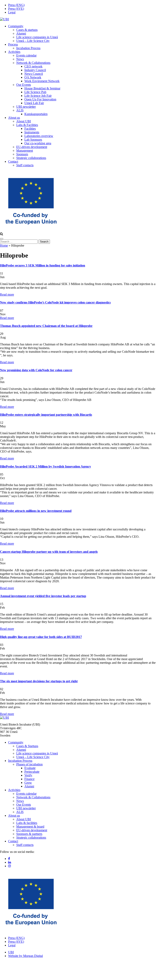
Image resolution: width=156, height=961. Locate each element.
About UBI (23, 121)
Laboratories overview (38, 136)
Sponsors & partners (29, 834)
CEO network (33, 66)
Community (15, 26)
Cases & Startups (27, 746)
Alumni (21, 33)
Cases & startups (27, 30)
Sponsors (22, 154)
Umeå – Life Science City (33, 40)
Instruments (31, 132)
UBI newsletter (26, 106)
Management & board (30, 826)
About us (14, 117)
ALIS (20, 110)
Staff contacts (25, 165)
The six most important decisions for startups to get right (39, 681)
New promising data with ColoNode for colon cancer (36, 370)
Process (13, 44)
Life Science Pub (35, 92)
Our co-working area (37, 143)
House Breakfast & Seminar (42, 88)
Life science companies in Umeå (37, 37)
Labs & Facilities (27, 125)
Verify (28, 775)
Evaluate (30, 768)
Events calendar (26, 55)
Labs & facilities (26, 823)
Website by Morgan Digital (25, 956)
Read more (7, 294)
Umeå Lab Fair (34, 103)
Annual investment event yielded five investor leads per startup (43, 596)
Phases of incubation (29, 764)
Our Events (23, 84)
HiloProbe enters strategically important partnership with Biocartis (46, 414)
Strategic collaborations (31, 158)
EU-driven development (31, 147)
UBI (11, 952)
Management (24, 150)
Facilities (30, 128)
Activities (14, 51)
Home (4, 245)
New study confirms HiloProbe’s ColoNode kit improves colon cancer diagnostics (55, 302)
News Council (33, 73)
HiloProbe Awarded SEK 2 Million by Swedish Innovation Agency (45, 466)
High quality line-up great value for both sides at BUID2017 (41, 637)
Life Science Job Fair (38, 95)
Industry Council (35, 70)
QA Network (32, 77)
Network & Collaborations (33, 62)
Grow (28, 782)
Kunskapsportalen (36, 114)
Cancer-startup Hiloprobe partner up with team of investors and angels (49, 551)
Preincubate (31, 771)
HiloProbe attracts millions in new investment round (36, 511)
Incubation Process (28, 48)
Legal (11, 12)
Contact (13, 161)
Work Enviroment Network (42, 81)
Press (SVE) (16, 8)
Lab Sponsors (33, 139)
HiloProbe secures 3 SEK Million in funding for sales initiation (42, 265)
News (20, 59)
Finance (29, 779)
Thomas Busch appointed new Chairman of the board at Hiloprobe (46, 326)
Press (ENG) (16, 5)
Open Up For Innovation (40, 99)
